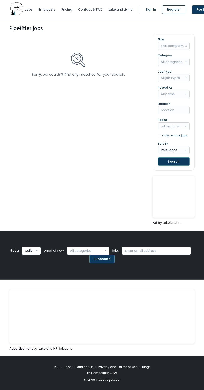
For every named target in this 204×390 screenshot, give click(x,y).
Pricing (66, 9)
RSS (56, 367)
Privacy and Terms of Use (118, 367)
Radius (163, 120)
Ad (155, 222)
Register (174, 9)
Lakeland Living (120, 9)
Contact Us (84, 367)
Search (173, 161)
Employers (47, 9)
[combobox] (174, 62)
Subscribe (102, 259)
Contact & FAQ (90, 9)
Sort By (163, 144)
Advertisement (21, 348)
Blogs (146, 367)
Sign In (150, 9)
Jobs (29, 9)
